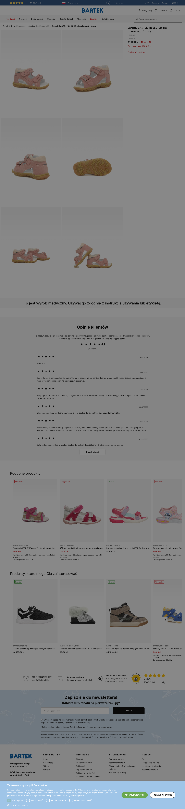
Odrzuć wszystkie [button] (162, 795)
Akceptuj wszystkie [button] (135, 795)
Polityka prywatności (79, 795)
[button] (62, 805)
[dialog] (92, 404)
